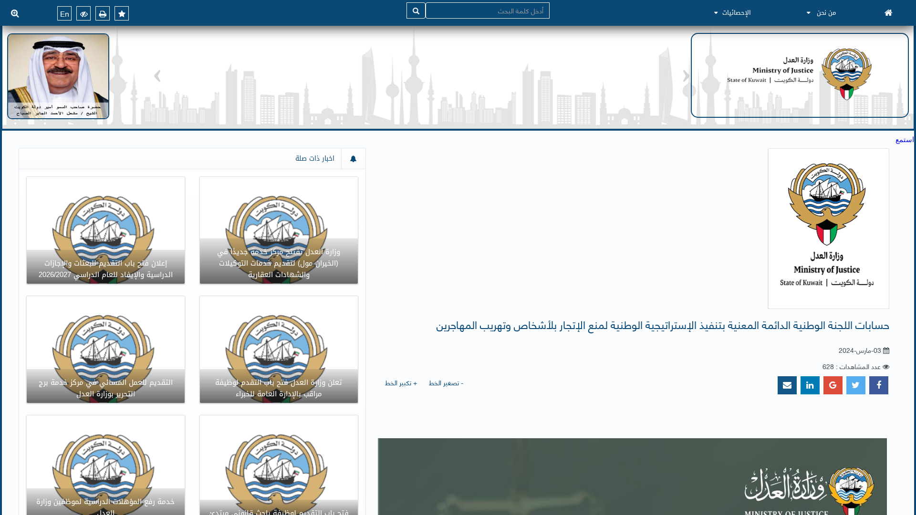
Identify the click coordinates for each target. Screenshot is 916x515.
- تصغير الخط (446, 382)
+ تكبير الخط (401, 382)
